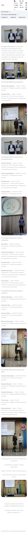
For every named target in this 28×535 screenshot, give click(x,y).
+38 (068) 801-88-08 (22, 4)
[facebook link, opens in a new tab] (26, 3)
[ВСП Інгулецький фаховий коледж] (2, 5)
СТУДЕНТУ (4, 17)
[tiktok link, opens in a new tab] (26, 7)
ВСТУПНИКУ (5, 12)
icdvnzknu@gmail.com (16, 6)
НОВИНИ (13, 17)
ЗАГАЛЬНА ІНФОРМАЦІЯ (8, 14)
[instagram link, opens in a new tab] (26, 5)
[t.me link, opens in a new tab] (26, 9)
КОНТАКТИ (22, 17)
